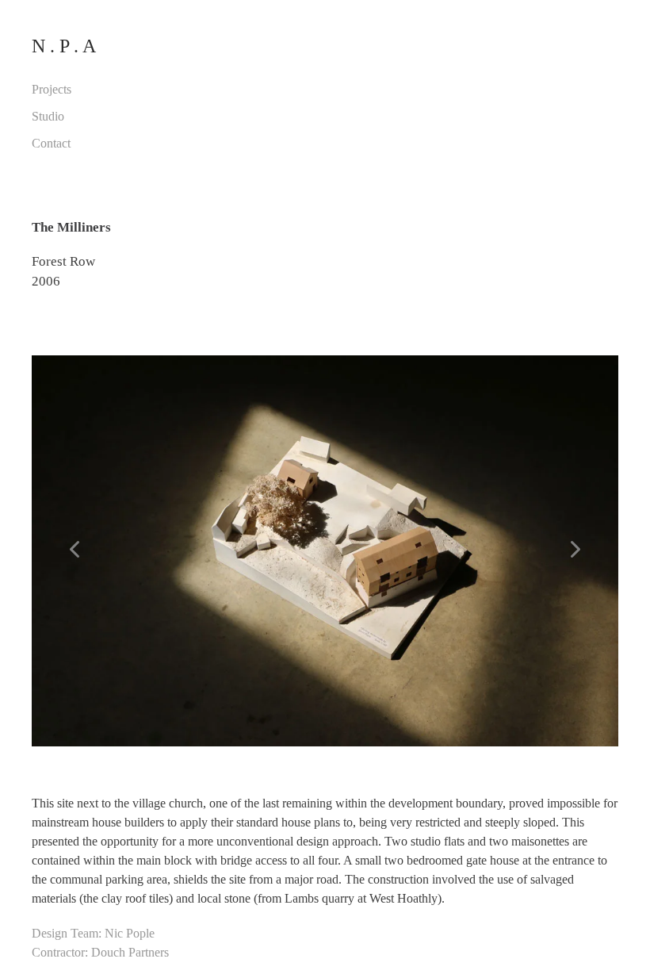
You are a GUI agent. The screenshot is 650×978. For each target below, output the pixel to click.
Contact (51, 143)
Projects (51, 89)
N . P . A (64, 46)
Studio (48, 116)
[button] (75, 550)
